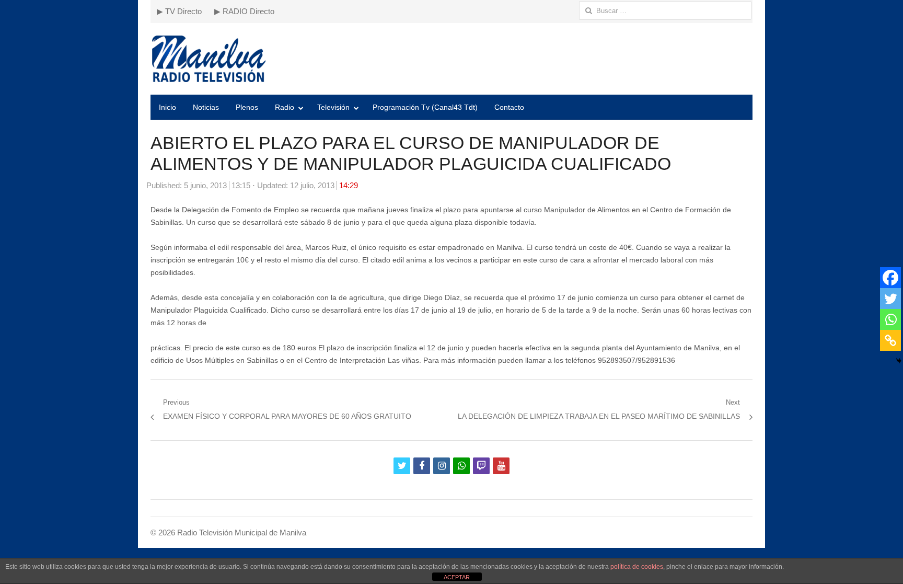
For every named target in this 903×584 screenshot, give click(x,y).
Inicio (167, 107)
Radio (284, 107)
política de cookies (636, 566)
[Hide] (899, 361)
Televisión (333, 107)
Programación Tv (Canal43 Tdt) (425, 107)
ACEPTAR (457, 577)
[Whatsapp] (890, 319)
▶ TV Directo (179, 11)
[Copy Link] (890, 340)
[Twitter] (890, 298)
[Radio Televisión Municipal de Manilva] (451, 59)
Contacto (509, 107)
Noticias (206, 107)
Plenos (247, 107)
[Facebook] (890, 277)
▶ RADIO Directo (244, 11)
